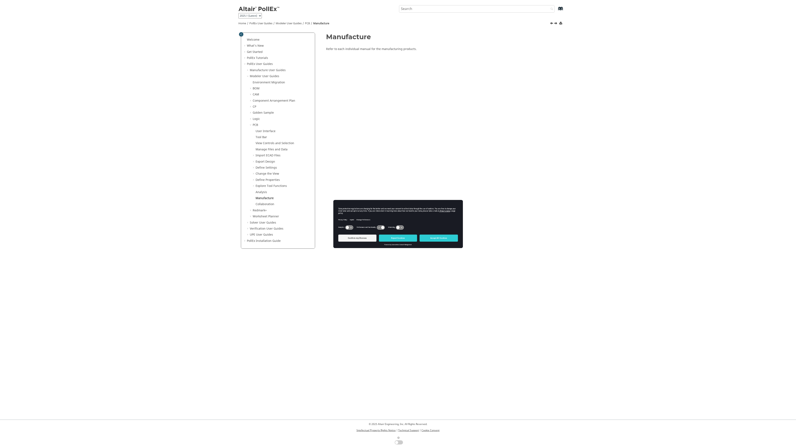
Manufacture (321, 23)
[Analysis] (552, 23)
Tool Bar (261, 137)
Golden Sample (263, 113)
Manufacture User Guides (268, 70)
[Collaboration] (556, 23)
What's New (255, 46)
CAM (256, 94)
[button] (245, 40)
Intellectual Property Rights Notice (376, 430)
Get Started (255, 52)
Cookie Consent (430, 430)
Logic (256, 119)
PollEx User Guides (260, 23)
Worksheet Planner (266, 216)
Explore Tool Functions (271, 186)
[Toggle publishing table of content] (241, 34)
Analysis (261, 192)
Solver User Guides (263, 222)
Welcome (253, 40)
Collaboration (265, 204)
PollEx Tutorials (257, 58)
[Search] (551, 9)
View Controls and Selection (275, 143)
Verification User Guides (266, 228)
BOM (256, 88)
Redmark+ (260, 210)
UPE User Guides (261, 235)
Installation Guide (264, 241)
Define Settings (266, 168)
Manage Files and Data (272, 149)
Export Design (265, 161)
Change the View (267, 174)
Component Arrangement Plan (274, 101)
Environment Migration (269, 82)
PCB (307, 23)
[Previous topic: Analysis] (552, 23)
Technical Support (408, 430)
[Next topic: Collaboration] (556, 23)
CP (254, 107)
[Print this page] (561, 23)
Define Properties (268, 180)
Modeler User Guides (289, 23)
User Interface (265, 131)
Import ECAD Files (268, 155)
